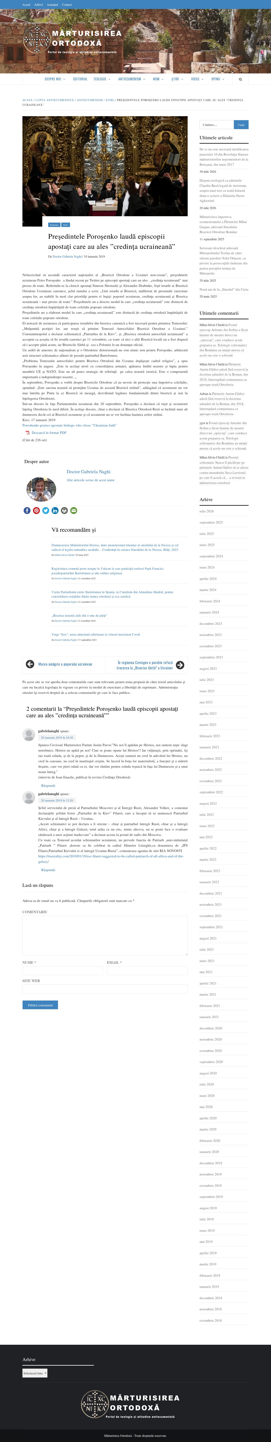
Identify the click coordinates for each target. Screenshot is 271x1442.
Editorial (80, 79)
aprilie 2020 (208, 1118)
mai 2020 (206, 1106)
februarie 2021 (210, 1005)
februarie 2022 (210, 871)
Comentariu (34, 911)
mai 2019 (206, 1241)
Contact (67, 4)
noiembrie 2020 (211, 1039)
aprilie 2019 (208, 1253)
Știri (175, 79)
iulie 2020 (207, 1084)
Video (195, 79)
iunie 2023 (207, 691)
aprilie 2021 (208, 983)
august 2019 (208, 1208)
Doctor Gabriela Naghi (67, 256)
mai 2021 (206, 972)
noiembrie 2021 (211, 904)
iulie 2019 (207, 1219)
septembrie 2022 (211, 792)
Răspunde (48, 785)
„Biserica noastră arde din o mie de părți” (79, 615)
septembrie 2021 (211, 927)
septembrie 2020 (211, 1061)
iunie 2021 (207, 960)
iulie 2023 (207, 679)
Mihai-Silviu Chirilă (64, 554)
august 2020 (208, 1073)
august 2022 (208, 803)
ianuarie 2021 (209, 1017)
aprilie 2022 (208, 848)
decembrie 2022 (211, 758)
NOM (156, 79)
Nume (29, 962)
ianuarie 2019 (209, 1286)
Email (114, 962)
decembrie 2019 (211, 1163)
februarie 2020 (210, 1140)
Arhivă (38, 4)
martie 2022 (208, 859)
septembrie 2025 (211, 522)
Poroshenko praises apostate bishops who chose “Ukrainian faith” (69, 425)
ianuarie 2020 (209, 1151)
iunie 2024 (207, 567)
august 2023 (208, 668)
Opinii (215, 79)
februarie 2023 (210, 736)
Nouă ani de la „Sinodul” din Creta (224, 289)
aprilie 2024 (208, 578)
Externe (54, 224)
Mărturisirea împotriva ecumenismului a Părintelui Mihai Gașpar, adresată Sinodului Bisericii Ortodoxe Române (223, 224)
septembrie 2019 (211, 1196)
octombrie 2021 (211, 915)
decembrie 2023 (211, 623)
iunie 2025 (207, 544)
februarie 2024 (210, 601)
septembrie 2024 (211, 556)
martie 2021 (208, 994)
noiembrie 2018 (211, 1309)
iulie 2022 (207, 814)
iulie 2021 (207, 949)
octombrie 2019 (211, 1185)
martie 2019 (208, 1264)
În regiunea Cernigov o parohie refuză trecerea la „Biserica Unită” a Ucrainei (145, 665)
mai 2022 (206, 837)
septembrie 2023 (211, 657)
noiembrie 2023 (211, 634)
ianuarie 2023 (209, 747)
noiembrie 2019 (211, 1174)
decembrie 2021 (211, 893)
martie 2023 (208, 724)
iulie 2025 (207, 533)
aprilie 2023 (208, 713)
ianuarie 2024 (209, 612)
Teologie (99, 79)
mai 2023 (206, 702)
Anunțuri (52, 4)
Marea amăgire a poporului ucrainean (65, 664)
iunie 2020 (207, 1095)
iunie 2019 (207, 1230)
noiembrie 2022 (211, 769)
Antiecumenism (129, 79)
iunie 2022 (207, 826)
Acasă (26, 4)
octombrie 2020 (211, 1050)
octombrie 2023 (211, 646)
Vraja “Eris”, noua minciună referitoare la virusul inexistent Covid (96, 634)
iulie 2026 (207, 511)
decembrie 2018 (211, 1298)
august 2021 (208, 938)
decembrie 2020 (211, 1028)
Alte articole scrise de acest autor (90, 479)
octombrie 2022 (211, 781)
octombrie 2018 (211, 1320)
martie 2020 (208, 1129)
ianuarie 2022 (209, 882)
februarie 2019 (210, 1275)
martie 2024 (208, 589)
